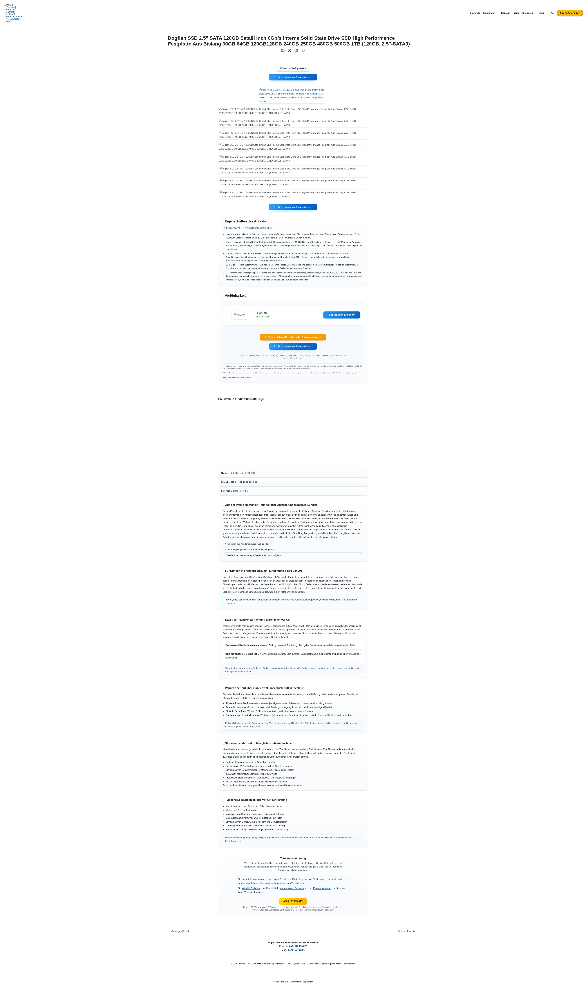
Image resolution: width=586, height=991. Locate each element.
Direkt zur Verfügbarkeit (293, 68)
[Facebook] (282, 50)
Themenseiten (349, 964)
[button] (496, 13)
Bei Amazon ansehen (342, 314)
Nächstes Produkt (407, 931)
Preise (516, 13)
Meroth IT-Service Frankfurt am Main (255, 964)
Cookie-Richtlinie (280, 982)
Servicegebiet (279, 964)
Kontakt (505, 13)
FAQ (289, 964)
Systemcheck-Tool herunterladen (307, 964)
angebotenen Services (292, 888)
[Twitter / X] (289, 50)
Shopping (527, 13)
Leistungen (489, 13)
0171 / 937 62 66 (296, 950)
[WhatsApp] (303, 50)
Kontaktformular (322, 888)
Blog (541, 13)
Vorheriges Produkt (179, 931)
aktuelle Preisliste (251, 888)
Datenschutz (295, 982)
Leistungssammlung (332, 964)
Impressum (308, 982)
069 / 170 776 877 (292, 901)
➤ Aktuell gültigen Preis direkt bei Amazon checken (293, 337)
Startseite (475, 13)
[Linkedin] (296, 50)
